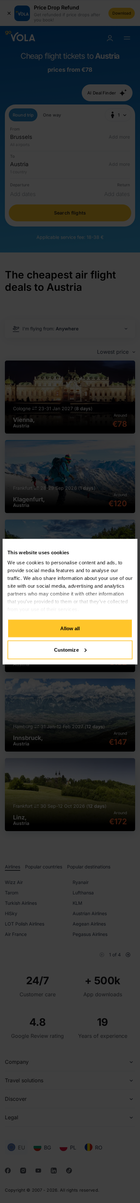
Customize (66, 649)
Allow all (70, 628)
